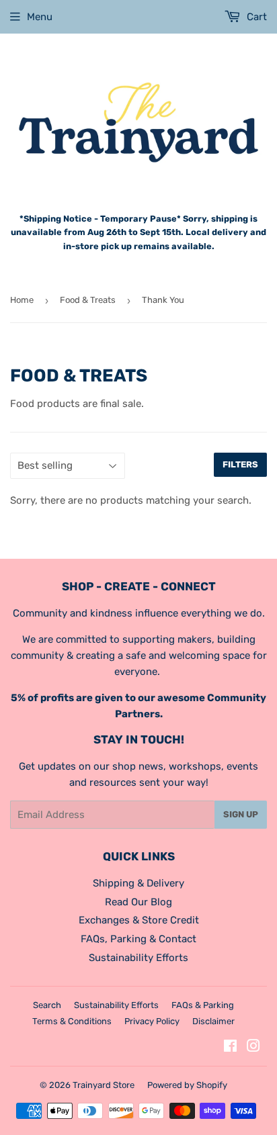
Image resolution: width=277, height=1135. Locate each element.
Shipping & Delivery (138, 883)
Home (22, 300)
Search (47, 1005)
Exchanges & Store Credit (139, 920)
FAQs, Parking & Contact (138, 939)
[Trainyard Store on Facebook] (230, 1048)
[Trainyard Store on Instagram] (253, 1048)
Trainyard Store (103, 1085)
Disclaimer (213, 1021)
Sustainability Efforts (138, 958)
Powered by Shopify (187, 1085)
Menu (39, 17)
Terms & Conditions (72, 1021)
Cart (255, 17)
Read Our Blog (138, 902)
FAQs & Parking (202, 1005)
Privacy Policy (152, 1021)
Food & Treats (88, 300)
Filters (240, 464)
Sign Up (240, 814)
